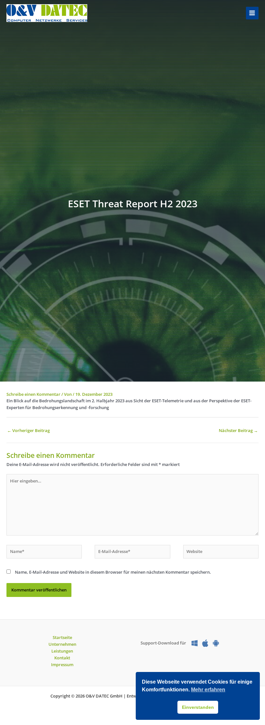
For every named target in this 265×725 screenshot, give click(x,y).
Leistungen (62, 651)
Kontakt (62, 658)
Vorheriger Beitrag (28, 430)
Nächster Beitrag (238, 430)
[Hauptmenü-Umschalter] (252, 13)
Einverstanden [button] (198, 707)
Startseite (62, 637)
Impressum (62, 664)
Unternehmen (62, 644)
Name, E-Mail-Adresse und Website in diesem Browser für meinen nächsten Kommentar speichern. (113, 572)
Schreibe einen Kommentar (33, 394)
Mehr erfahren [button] (208, 689)
